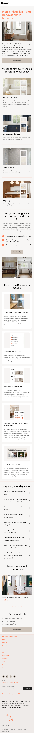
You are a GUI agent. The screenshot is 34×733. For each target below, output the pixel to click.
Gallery (4, 652)
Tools (3, 661)
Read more (5, 600)
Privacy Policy (13, 729)
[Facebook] (3, 676)
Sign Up (27, 689)
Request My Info (5, 731)
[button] (10, 717)
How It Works (6, 646)
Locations (5, 665)
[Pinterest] (14, 676)
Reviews (4, 642)
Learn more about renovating (8, 686)
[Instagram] (7, 676)
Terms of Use (5, 729)
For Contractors (6, 649)
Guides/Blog (5, 655)
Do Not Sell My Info (21, 729)
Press (3, 668)
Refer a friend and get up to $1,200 (12, 694)
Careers (4, 658)
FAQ (3, 639)
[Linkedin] (11, 676)
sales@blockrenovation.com (10, 682)
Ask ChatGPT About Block (9, 636)
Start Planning (17, 60)
